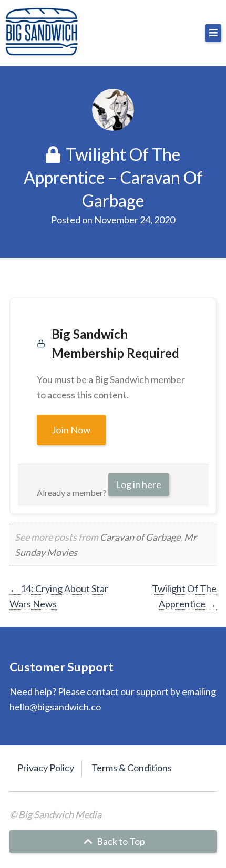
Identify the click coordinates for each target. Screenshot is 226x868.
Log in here (138, 484)
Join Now (71, 430)
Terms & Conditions (131, 767)
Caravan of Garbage (140, 537)
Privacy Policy (45, 767)
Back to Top (120, 841)
